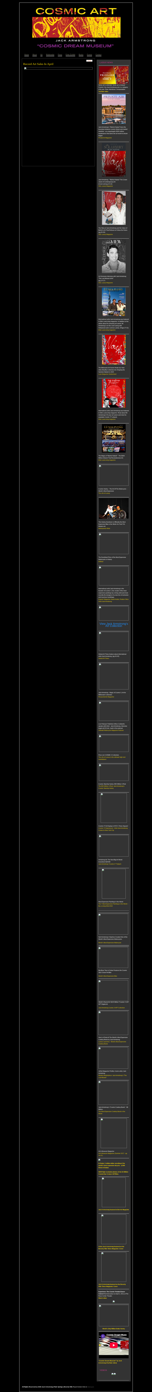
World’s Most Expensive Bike (107, 976)
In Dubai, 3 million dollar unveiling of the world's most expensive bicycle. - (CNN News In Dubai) (111, 1165)
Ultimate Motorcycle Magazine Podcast (111, 730)
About (34, 54)
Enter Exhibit (70, 54)
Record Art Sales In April (38, 64)
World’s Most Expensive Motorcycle (109, 943)
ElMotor (100, 561)
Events (89, 54)
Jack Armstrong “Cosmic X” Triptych (109, 864)
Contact (98, 54)
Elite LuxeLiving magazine (107, 330)
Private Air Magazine (105, 138)
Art (41, 54)
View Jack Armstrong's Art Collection (114, 624)
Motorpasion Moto (104, 528)
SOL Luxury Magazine (105, 186)
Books (81, 54)
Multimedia (50, 54)
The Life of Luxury (104, 493)
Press (60, 54)
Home (26, 54)
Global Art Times (103, 658)
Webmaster (90, 1387)
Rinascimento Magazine (106, 697)
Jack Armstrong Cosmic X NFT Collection (111, 1008)
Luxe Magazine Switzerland (107, 374)
